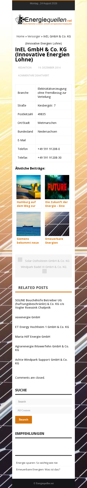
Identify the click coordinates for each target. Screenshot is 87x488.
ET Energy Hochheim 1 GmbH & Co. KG (42, 327)
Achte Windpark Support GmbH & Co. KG (41, 361)
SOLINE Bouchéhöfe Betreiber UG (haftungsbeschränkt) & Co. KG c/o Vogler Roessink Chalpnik (39, 303)
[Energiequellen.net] (43, 19)
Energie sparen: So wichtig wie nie (37, 463)
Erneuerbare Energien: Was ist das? (38, 469)
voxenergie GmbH (27, 317)
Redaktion (25, 67)
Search (23, 419)
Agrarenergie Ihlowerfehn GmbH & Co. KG (42, 348)
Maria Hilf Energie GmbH (32, 336)
